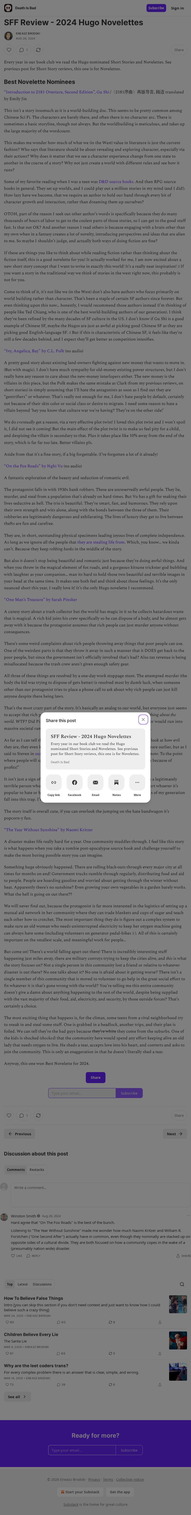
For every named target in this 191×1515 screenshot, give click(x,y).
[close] (143, 720)
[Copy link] (54, 782)
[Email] (95, 782)
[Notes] (116, 782)
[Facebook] (75, 782)
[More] (137, 782)
